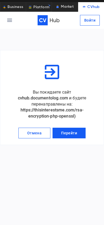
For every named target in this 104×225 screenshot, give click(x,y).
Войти (89, 20)
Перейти (69, 133)
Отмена (34, 133)
